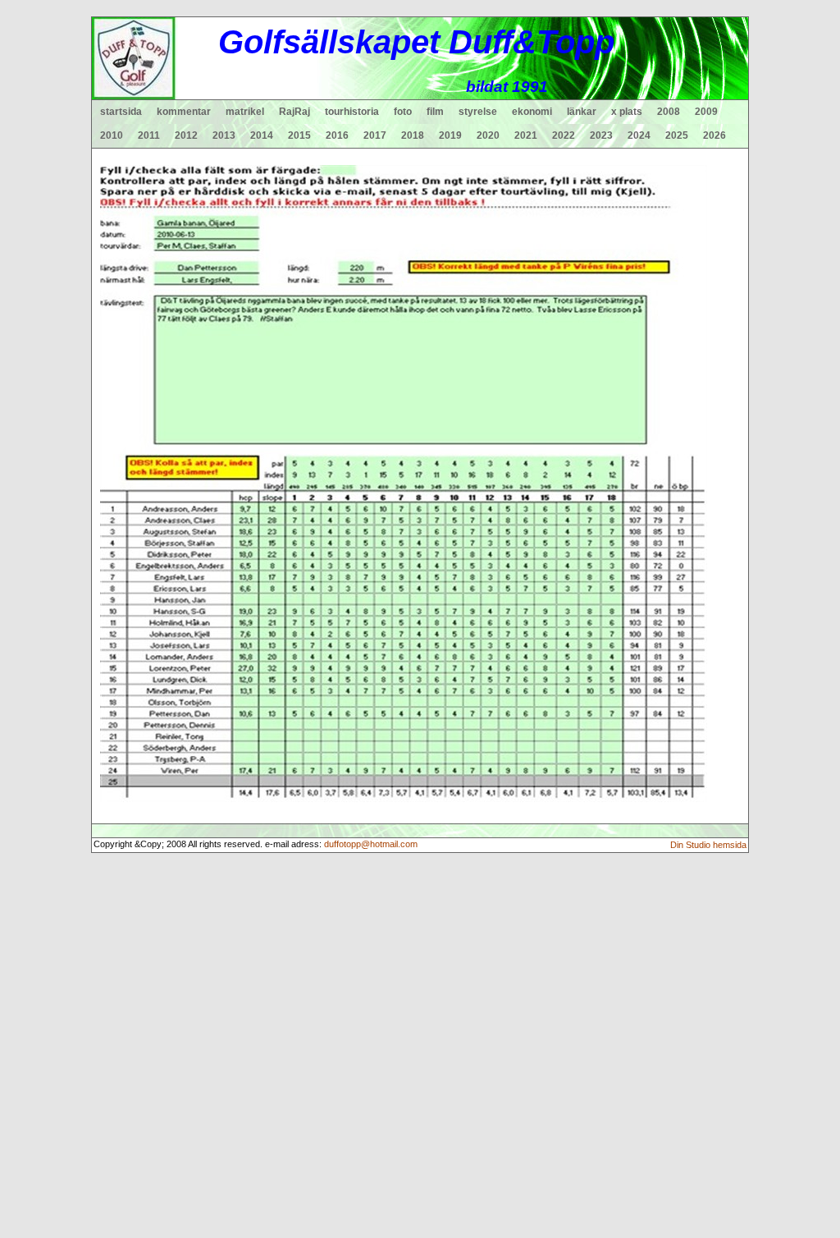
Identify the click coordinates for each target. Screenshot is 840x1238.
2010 (111, 135)
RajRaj (294, 111)
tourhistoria (352, 111)
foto (403, 111)
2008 (668, 111)
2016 (337, 135)
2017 (374, 135)
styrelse (478, 111)
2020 (488, 135)
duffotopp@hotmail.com (371, 844)
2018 (412, 135)
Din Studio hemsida (708, 845)
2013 (223, 135)
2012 (186, 135)
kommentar (184, 111)
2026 (714, 135)
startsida (121, 111)
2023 (601, 135)
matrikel (245, 111)
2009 (706, 111)
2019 (450, 135)
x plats (626, 111)
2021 (525, 135)
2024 (639, 135)
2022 (563, 135)
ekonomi (532, 111)
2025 (676, 135)
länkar (581, 111)
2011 (149, 135)
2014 (261, 135)
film (435, 111)
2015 (299, 135)
